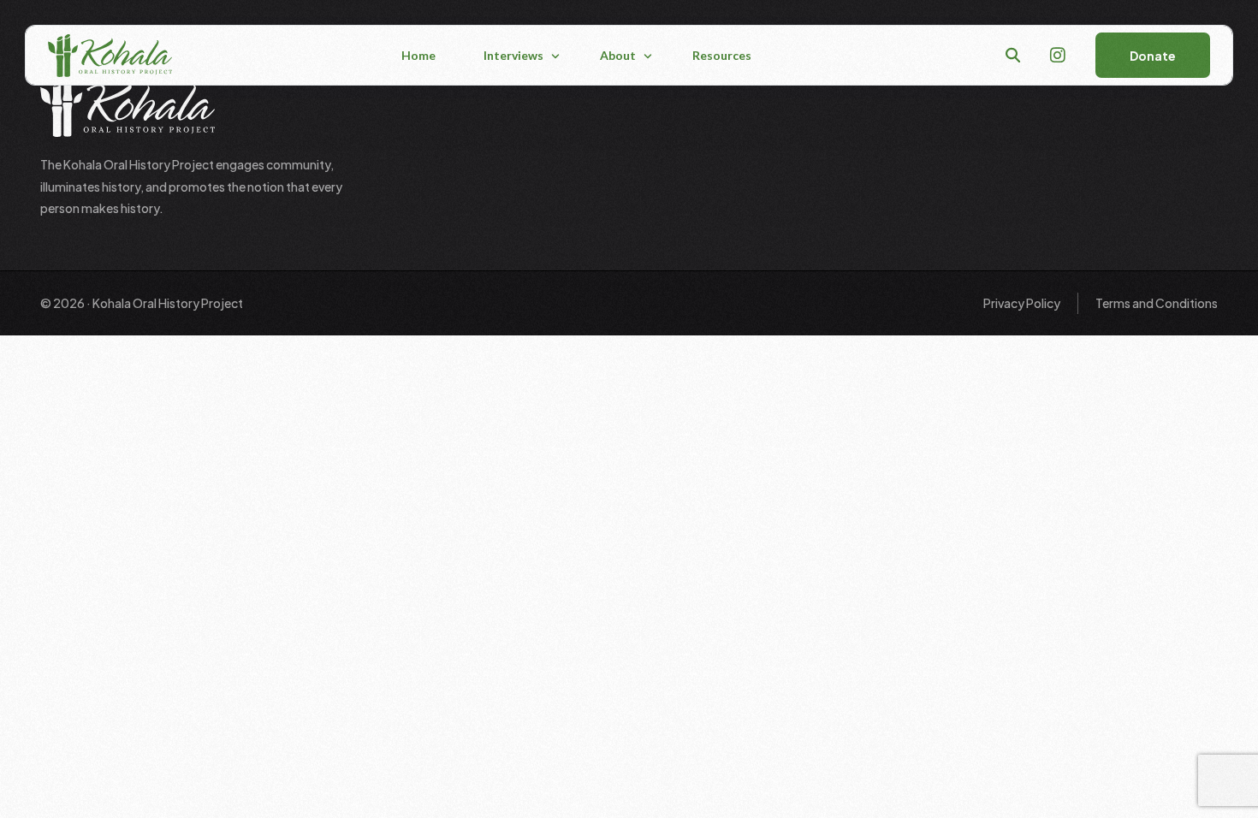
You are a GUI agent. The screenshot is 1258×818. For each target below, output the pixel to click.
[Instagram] (1057, 53)
